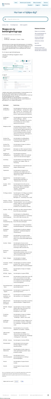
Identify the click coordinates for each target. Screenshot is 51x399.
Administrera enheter (39, 40)
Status (46, 2)
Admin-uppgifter (23, 24)
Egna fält (37, 43)
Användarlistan (38, 45)
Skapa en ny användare (40, 31)
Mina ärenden (37, 2)
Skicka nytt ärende (25, 2)
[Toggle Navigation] (3, 5)
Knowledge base (14, 24)
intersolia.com (14, 395)
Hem (16, 2)
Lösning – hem (5, 24)
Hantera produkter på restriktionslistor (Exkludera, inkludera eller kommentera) (41, 49)
